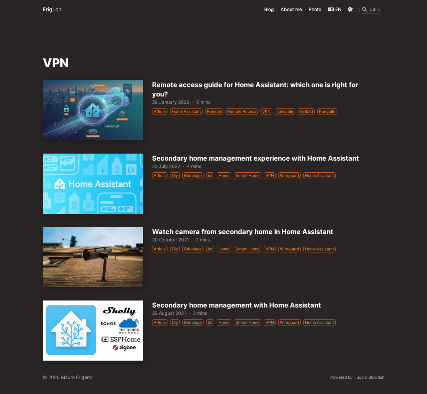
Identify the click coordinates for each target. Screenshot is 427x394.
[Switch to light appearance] (350, 9)
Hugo (359, 377)
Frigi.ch (52, 9)
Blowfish (376, 377)
